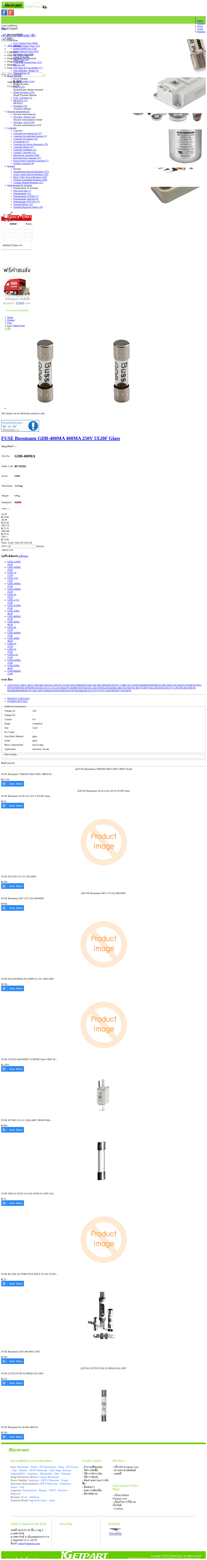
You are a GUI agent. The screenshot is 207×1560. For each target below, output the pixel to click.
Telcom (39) (19, 65)
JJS (83, 688)
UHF (126, 690)
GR (71, 688)
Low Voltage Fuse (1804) (25, 43)
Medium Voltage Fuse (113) (26, 46)
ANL (50, 685)
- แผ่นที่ (116, 1473)
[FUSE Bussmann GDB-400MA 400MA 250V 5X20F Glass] (83, 408)
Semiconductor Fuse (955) (26, 51)
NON (53, 690)
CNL (128, 685)
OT (70, 690)
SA (87, 690)
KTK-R (133, 688)
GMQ (62, 688)
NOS (58, 690)
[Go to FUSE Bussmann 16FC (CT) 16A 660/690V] (12, 910)
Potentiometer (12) (22, 193)
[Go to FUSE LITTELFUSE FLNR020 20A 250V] (12, 1385)
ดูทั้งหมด (23, 556)
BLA (91, 685)
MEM (14, 690)
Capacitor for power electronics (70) (30, 144)
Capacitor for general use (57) (27, 133)
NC (27, 690)
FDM (153, 685)
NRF (63, 690)
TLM (107, 690)
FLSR (178, 685)
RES (82, 690)
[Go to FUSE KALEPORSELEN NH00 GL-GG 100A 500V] (12, 990)
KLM (117, 688)
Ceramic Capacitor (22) (24, 152)
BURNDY (113, 685)
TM (112, 690)
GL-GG (50, 688)
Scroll (4, 28)
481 (41, 685)
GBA (40, 688)
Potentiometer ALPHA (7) (25, 196)
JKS (87, 688)
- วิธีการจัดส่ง (90, 1476)
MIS (23, 690)
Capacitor (12, 128)
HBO (75, 688)
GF (44, 688)
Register (201, 31)
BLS (100, 685)
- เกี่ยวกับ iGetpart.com (125, 1466)
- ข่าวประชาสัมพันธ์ (124, 1470)
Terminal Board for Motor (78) (28, 207)
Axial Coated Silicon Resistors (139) (30, 174)
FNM (188, 685)
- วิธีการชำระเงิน (92, 1473)
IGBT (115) (19, 87)
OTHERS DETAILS (17, 701)
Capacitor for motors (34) (25, 139)
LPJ (176, 688)
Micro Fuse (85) (21, 59)
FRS (29, 688)
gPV (67, 688)
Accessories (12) (21, 141)
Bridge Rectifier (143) (23, 81)
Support (201, 23)
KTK (127, 688)
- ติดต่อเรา (88, 1486)
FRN (16, 688)
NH (48, 690)
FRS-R (34, 688)
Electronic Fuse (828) (23, 54)
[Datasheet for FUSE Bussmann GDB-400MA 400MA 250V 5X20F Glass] (18, 502)
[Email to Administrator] (20, 431)
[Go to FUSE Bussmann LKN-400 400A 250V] (12, 1363)
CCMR (122, 685)
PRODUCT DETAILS (18, 698)
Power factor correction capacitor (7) (30, 160)
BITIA (85, 685)
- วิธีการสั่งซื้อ (90, 1470)
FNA (183, 685)
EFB (148, 685)
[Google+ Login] (11, 14)
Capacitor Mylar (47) (23, 147)
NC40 (38, 690)
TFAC (101, 690)
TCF (96, 690)
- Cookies (117, 1508)
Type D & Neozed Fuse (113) (27, 62)
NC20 (32, 690)
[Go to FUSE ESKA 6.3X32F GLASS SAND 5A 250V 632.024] (12, 1205)
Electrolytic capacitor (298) (26, 155)
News (200, 26)
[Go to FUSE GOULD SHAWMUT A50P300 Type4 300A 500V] (12, 1071)
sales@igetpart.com (29, 1543)
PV (73, 690)
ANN (55, 685)
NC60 (44, 690)
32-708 (34, 685)
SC (90, 690)
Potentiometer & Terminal (19, 185)
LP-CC (170, 688)
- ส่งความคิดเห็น (92, 1490)
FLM (161, 685)
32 (16, 685)
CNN (133, 685)
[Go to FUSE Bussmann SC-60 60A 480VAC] (12, 1438)
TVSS (121, 690)
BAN (75, 685)
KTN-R (141, 688)
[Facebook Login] (4, 14)
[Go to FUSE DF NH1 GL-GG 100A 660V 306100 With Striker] (12, 1131)
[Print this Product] (8, 329)
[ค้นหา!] (44, 75)
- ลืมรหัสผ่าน (89, 1493)
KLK (104, 688)
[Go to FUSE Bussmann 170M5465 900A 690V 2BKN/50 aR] (12, 785)
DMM (143, 685)
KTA (122, 688)
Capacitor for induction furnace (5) (30, 136)
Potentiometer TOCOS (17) (26, 201)
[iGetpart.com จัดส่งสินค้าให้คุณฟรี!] (17, 312)
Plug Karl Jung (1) (22, 190)
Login (200, 29)
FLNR (167, 685)
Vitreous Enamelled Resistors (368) (30, 180)
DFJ (138, 685)
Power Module (14, 76)
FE (157, 685)
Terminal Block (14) (23, 204)
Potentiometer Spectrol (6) (25, 199)
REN (77, 690)
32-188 (20, 685)
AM (45, 685)
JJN (80, 688)
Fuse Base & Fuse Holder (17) (28, 68)
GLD (56, 688)
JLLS (91, 688)
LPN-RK (182, 688)
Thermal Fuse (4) (21, 73)
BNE (105, 685)
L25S (154, 688)
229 (9, 685)
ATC (60, 685)
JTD (100, 688)
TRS (116, 690)
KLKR (110, 688)
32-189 (27, 685)
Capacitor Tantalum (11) (25, 149)
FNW (11, 688)
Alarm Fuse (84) (21, 57)
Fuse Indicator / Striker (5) (25, 70)
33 (38, 685)
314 (13, 685)
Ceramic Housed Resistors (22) (28, 182)
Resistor (11, 166)
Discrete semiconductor (18, 111)
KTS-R (148, 688)
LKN (160, 688)
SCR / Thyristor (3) (22, 98)
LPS (189, 688)
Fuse (9, 37)
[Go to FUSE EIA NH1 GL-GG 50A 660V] (12, 888)
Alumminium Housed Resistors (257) (31, 171)
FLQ (172, 685)
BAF (70, 685)
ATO (65, 685)
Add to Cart (7, 550)
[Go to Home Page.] (2, 19)
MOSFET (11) (20, 100)
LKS (165, 688)
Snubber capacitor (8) (23, 163)
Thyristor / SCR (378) (23, 122)
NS (67, 690)
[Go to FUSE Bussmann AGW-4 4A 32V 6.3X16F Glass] (12, 807)
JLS (96, 688)
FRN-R (23, 688)
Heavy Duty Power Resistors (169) (30, 177)
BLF (96, 685)
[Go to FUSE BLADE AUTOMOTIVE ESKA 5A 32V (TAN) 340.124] (12, 1285)
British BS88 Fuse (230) (25, 48)
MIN (19, 690)
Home (200, 20)
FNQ (193, 685)
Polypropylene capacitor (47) (27, 158)
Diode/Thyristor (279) (23, 92)
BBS (80, 685)
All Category (7, 40)
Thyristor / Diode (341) (24, 117)
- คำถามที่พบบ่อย (92, 1466)
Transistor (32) (20, 106)
